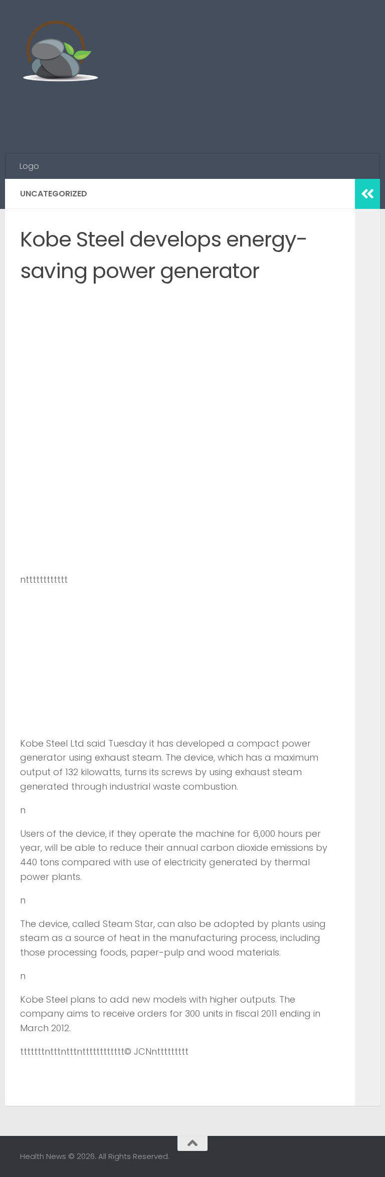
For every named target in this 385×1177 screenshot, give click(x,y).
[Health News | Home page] (60, 52)
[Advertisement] (182, 112)
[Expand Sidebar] (367, 194)
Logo (29, 166)
